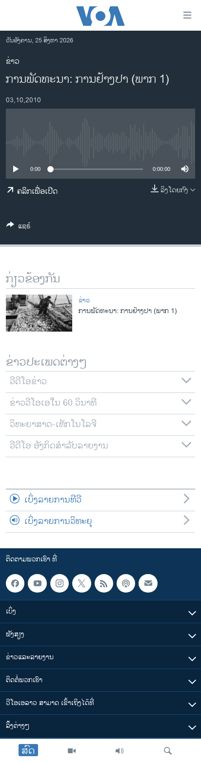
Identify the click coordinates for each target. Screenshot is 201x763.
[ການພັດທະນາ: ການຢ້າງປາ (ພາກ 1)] (39, 313)
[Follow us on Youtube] (37, 583)
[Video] (71, 751)
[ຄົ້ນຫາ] (167, 751)
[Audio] (119, 751)
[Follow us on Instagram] (59, 583)
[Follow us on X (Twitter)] (81, 583)
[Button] (18, 228)
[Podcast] (126, 583)
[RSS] (104, 583)
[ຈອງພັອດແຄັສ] (148, 583)
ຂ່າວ (13, 61)
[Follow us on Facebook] (15, 583)
